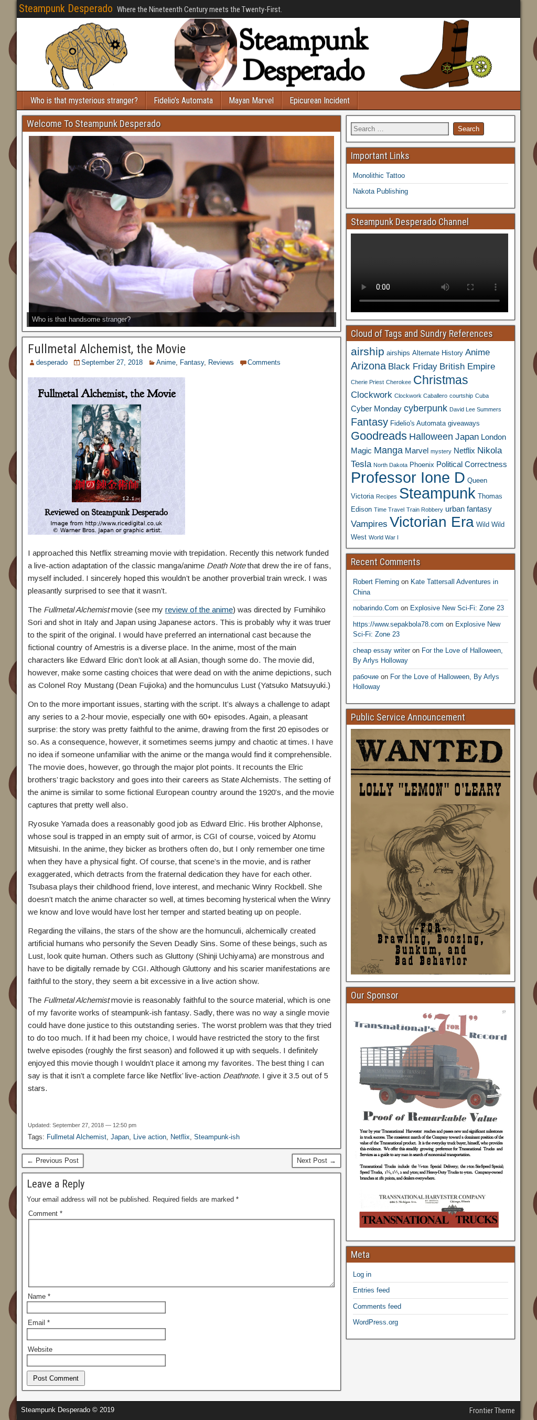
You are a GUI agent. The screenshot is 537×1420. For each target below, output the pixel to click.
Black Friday (412, 366)
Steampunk (437, 493)
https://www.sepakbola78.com (398, 624)
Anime (166, 362)
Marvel (416, 450)
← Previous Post (53, 1160)
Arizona (368, 366)
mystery (441, 451)
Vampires (369, 523)
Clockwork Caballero (420, 396)
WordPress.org (375, 1322)
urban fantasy (468, 508)
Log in (362, 1274)
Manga (388, 449)
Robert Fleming (376, 582)
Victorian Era (432, 522)
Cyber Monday (376, 408)
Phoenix (422, 465)
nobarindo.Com (376, 608)
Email (39, 1323)
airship (367, 351)
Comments (264, 362)
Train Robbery (424, 509)
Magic (361, 450)
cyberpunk (425, 408)
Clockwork (371, 394)
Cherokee (398, 382)
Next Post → (316, 1160)
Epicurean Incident (319, 100)
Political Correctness (471, 464)
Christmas (440, 380)
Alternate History (437, 353)
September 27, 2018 (112, 362)
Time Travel (389, 509)
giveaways (464, 423)
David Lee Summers (475, 409)
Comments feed (377, 1306)
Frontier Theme (492, 1410)
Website (40, 1349)
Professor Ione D (408, 477)
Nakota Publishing (380, 191)
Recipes (386, 496)
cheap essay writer (381, 650)
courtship (461, 396)
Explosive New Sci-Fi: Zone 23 (457, 608)
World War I (384, 537)
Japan (120, 1137)
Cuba (482, 396)
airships (398, 353)
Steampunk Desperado (66, 8)
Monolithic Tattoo (379, 175)
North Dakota (390, 465)
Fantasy (192, 362)
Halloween (431, 436)
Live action (149, 1137)
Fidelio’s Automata (183, 100)
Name (39, 1296)
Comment (45, 1213)
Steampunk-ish (217, 1137)
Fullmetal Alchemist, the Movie (107, 349)
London (493, 436)
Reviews (221, 362)
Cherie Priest (367, 382)
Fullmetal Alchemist (76, 1137)
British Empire (467, 366)
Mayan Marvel (251, 100)
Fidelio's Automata (418, 423)
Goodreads (379, 435)
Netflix (180, 1137)
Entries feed (371, 1290)
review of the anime (199, 609)
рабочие (366, 677)
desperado (52, 362)
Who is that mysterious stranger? (84, 100)
